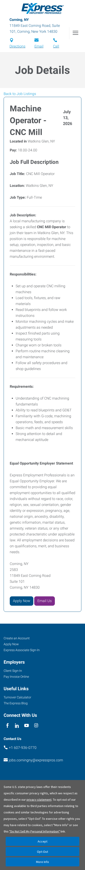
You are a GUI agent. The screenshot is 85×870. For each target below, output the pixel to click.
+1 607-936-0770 (22, 747)
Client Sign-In (13, 670)
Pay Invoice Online (16, 676)
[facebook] (7, 725)
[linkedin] (17, 725)
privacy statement (39, 800)
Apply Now (21, 601)
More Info (42, 862)
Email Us (44, 601)
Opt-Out (42, 852)
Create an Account (17, 638)
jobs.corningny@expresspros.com (36, 760)
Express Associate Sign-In (22, 650)
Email (39, 46)
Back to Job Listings (20, 94)
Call (56, 46)
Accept (42, 841)
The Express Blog (16, 703)
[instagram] (36, 725)
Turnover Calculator (17, 697)
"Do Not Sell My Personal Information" (34, 831)
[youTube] (26, 725)
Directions (17, 46)
